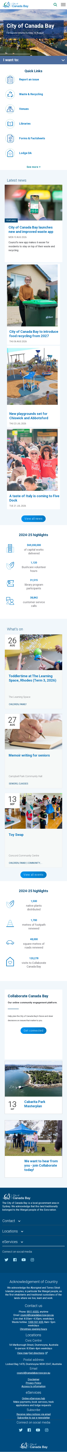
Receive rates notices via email (34, 1414)
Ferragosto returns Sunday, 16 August (25, 33)
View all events (33, 874)
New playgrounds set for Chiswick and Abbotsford (28, 416)
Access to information (33, 1386)
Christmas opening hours (33, 1329)
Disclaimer (33, 1379)
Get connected (33, 1030)
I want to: (11, 60)
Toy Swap (16, 835)
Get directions (36, 1353)
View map (22, 1353)
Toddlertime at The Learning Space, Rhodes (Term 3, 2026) (32, 678)
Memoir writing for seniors (29, 755)
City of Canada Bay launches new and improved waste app (31, 229)
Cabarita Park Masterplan (34, 1104)
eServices (10, 1242)
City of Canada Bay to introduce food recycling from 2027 (33, 334)
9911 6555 (33, 1311)
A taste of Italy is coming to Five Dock (34, 498)
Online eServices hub (33, 1398)
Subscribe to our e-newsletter (33, 1417)
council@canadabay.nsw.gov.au (37, 1315)
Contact (8, 1221)
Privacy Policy (33, 1383)
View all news (33, 518)
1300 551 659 (35, 1322)
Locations (10, 1231)
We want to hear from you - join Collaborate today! (41, 1165)
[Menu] (63, 4)
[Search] (55, 4)
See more (32, 166)
